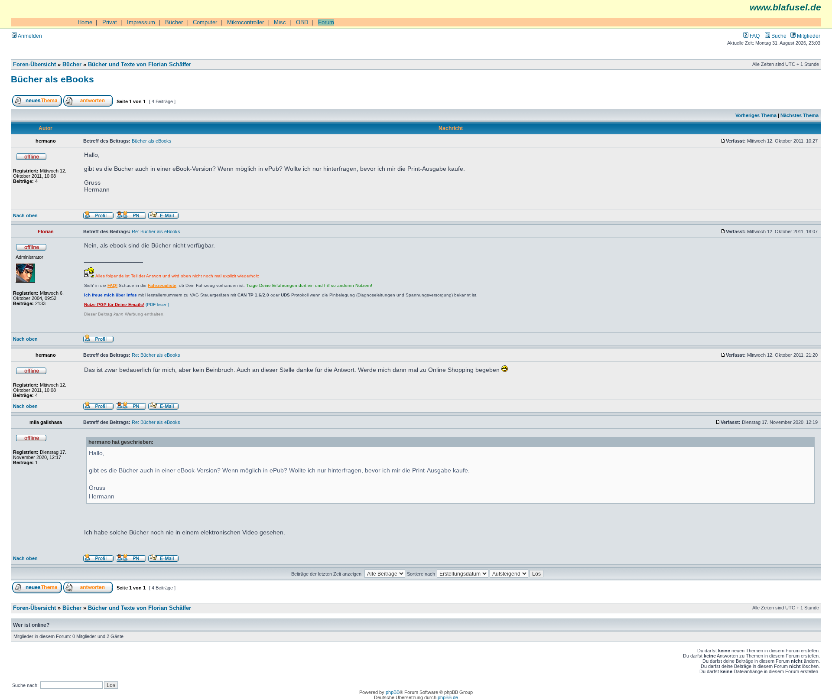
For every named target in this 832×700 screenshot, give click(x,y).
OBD (302, 22)
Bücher (174, 22)
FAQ (754, 36)
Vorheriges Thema (756, 115)
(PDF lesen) (126, 304)
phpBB (393, 692)
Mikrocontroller (245, 22)
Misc (280, 22)
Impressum (141, 22)
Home (85, 22)
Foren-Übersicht (34, 65)
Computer (205, 22)
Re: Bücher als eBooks (156, 231)
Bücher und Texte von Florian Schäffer (139, 65)
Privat (109, 22)
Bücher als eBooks (52, 79)
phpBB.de (448, 697)
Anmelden (29, 36)
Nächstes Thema (799, 115)
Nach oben (25, 215)
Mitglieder (808, 36)
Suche (778, 36)
